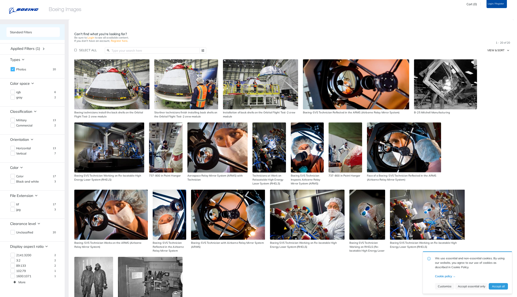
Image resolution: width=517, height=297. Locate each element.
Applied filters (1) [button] (25, 48)
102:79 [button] (21, 271)
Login (90, 37)
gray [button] (19, 97)
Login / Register (496, 3)
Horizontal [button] (23, 148)
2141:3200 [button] (23, 255)
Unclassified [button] (24, 232)
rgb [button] (18, 92)
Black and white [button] (27, 181)
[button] (203, 50)
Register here (119, 40)
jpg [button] (18, 209)
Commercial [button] (24, 125)
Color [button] (19, 176)
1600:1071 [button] (23, 276)
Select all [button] (88, 50)
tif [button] (17, 204)
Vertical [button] (21, 153)
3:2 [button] (18, 260)
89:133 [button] (21, 266)
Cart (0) (472, 4)
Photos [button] (21, 69)
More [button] (21, 282)
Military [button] (21, 120)
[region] (111, 84)
